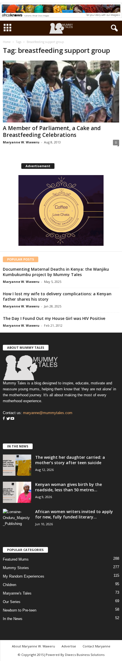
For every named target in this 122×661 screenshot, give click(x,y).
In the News (12, 619)
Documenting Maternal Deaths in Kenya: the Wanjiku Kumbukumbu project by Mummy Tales (56, 271)
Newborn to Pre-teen (19, 610)
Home (6, 42)
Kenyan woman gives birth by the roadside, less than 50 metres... (68, 487)
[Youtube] (12, 419)
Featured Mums (16, 559)
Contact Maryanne (96, 646)
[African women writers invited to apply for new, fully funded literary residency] (17, 519)
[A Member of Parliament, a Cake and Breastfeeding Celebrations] (61, 91)
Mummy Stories (16, 568)
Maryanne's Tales (17, 593)
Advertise (69, 646)
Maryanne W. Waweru (21, 142)
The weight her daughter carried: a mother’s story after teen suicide (70, 460)
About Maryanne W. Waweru (33, 646)
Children (9, 585)
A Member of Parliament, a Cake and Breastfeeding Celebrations (52, 131)
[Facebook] (4, 419)
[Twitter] (7, 419)
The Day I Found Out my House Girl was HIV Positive (54, 318)
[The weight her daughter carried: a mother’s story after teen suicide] (17, 465)
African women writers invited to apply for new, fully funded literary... (74, 514)
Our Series (11, 602)
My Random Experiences (23, 576)
